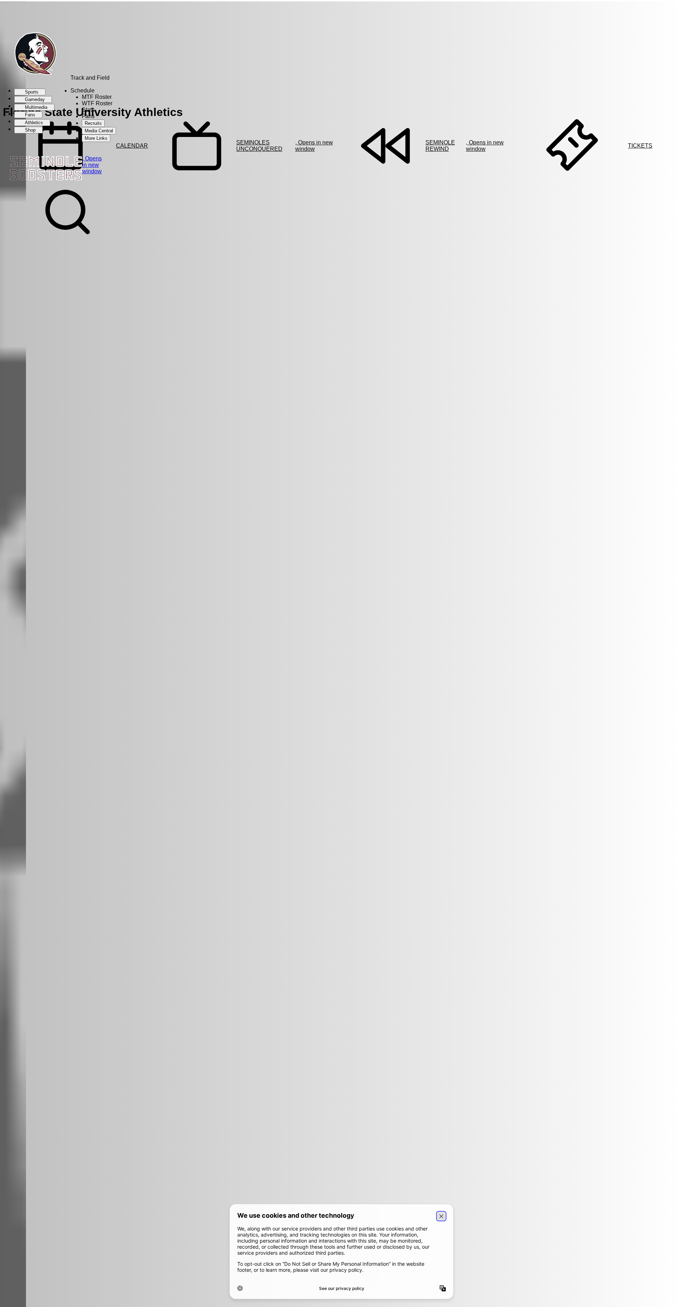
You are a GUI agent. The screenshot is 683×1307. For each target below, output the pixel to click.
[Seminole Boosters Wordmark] (27, 169)
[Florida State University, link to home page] (31, 54)
